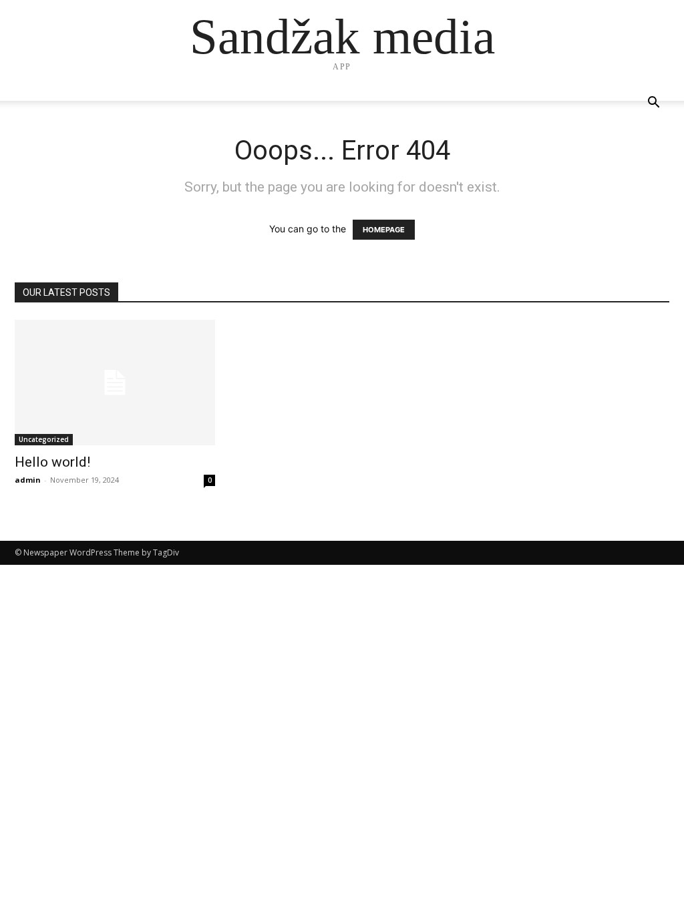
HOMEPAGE (384, 229)
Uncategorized (44, 439)
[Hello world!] (115, 382)
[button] (653, 103)
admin (28, 480)
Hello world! (52, 462)
